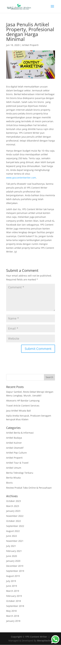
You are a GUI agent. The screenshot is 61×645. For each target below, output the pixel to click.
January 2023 (13, 510)
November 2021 (14, 540)
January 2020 (13, 560)
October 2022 (13, 520)
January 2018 (13, 620)
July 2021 (11, 545)
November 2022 (14, 515)
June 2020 (11, 556)
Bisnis (9, 482)
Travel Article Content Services (22, 405)
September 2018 (15, 606)
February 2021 (14, 551)
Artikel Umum (13, 467)
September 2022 (15, 526)
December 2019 (14, 565)
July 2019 (11, 581)
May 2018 (11, 610)
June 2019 (11, 585)
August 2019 (13, 575)
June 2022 (11, 535)
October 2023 (13, 501)
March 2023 (12, 506)
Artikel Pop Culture (16, 452)
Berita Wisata (13, 477)
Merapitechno (45, 640)
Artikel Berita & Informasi (20, 432)
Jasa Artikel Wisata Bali (18, 410)
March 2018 (12, 615)
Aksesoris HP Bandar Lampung (23, 400)
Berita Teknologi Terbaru (19, 472)
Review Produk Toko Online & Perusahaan (29, 487)
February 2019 (14, 595)
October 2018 (13, 600)
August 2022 (13, 531)
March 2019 (12, 590)
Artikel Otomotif (14, 447)
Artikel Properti (30, 45)
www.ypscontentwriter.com (21, 177)
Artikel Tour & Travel (17, 462)
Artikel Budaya (14, 437)
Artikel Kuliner (14, 442)
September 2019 (15, 570)
